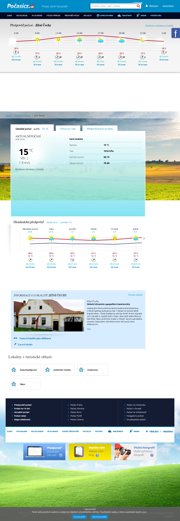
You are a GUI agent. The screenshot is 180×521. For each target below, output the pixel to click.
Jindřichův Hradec (62, 370)
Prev (17, 238)
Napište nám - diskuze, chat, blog (90, 451)
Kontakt (99, 431)
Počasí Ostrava (77, 408)
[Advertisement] (90, 91)
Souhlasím (79, 517)
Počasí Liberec (77, 419)
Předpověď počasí (72, 15)
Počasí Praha (76, 405)
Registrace (168, 6)
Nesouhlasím (99, 517)
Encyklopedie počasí (136, 419)
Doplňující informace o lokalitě (160, 25)
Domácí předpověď (70, 431)
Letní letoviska (106, 15)
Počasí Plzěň (76, 415)
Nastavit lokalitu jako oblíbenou (35, 338)
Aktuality (88, 15)
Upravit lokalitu (25, 344)
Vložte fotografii (136, 451)
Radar (143, 15)
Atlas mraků (37, 15)
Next (144, 238)
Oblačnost (127, 15)
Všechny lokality (135, 294)
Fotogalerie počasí (135, 415)
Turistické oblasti (23, 115)
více (89, 328)
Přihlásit (153, 6)
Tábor (22, 384)
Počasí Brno (75, 412)
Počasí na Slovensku (136, 405)
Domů (9, 15)
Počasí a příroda (53, 15)
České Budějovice (28, 370)
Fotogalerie (21, 431)
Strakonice (92, 370)
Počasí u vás (155, 15)
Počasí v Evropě (134, 408)
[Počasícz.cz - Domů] (21, 7)
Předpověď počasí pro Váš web (44, 451)
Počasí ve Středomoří (136, 412)
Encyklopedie (21, 15)
